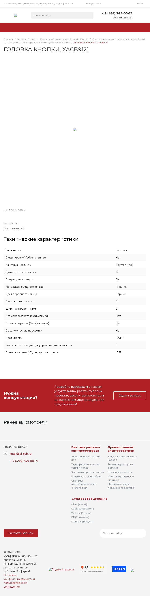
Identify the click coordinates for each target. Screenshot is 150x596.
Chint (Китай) (79, 504)
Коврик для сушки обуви (86, 476)
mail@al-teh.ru (94, 3)
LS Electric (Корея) (82, 508)
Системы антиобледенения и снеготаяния (83, 484)
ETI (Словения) (80, 517)
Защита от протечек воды (87, 472)
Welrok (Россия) (81, 512)
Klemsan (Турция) (81, 521)
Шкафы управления (120, 472)
